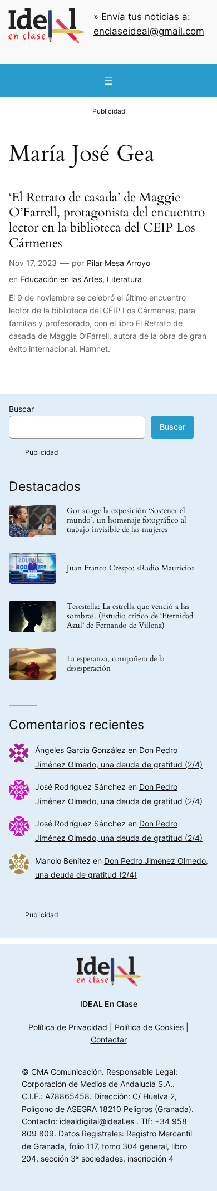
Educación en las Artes (61, 279)
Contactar (109, 1039)
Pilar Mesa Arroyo (118, 263)
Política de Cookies (149, 1027)
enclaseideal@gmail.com (148, 31)
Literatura (124, 279)
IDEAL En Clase (108, 1003)
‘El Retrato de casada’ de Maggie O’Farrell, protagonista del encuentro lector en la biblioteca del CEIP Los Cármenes (107, 220)
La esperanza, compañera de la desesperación (116, 663)
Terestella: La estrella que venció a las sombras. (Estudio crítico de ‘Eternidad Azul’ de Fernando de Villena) (130, 616)
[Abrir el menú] (108, 80)
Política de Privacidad (67, 1027)
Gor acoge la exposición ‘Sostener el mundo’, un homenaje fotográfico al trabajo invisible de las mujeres (126, 520)
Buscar (21, 409)
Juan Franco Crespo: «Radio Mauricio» (130, 568)
